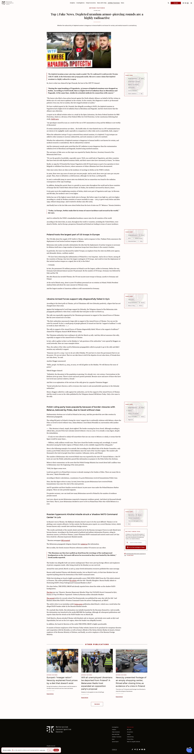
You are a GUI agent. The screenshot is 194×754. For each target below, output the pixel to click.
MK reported (65, 540)
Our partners (130, 732)
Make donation (130, 727)
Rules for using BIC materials (133, 741)
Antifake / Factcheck (114, 3)
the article (73, 580)
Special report (115, 741)
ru (185, 3)
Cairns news (78, 604)
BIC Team (129, 729)
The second (51, 598)
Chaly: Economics (91, 3)
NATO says (55, 119)
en (188, 3)
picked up (84, 544)
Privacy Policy (130, 739)
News (122, 3)
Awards (128, 734)
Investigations (80, 3)
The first (50, 592)
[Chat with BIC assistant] (189, 749)
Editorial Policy (130, 736)
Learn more (42, 750)
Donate (176, 3)
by (183, 3)
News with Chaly (101, 3)
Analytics (72, 3)
